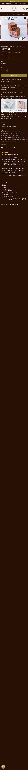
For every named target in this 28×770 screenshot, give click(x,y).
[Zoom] (25, 18)
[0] (26, 8)
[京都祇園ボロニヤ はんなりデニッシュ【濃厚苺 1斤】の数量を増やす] (6, 70)
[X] (12, 204)
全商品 (8, 14)
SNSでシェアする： (5, 204)
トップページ (3, 14)
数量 (2, 67)
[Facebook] (10, 204)
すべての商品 (13, 14)
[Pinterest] (14, 204)
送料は (9, 52)
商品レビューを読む (5, 57)
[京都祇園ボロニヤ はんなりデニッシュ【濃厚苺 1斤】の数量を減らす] (2, 70)
